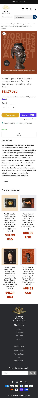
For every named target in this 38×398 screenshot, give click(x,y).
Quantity (4, 103)
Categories (19, 332)
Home (3, 24)
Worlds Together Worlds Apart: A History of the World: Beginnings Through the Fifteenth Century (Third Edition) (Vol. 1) (28, 221)
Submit (32, 373)
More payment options (28, 119)
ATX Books (16, 395)
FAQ (19, 357)
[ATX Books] (4, 9)
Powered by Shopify (24, 395)
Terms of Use (19, 354)
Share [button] (6, 181)
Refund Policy (19, 361)
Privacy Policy (19, 351)
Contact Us (19, 336)
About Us (19, 339)
